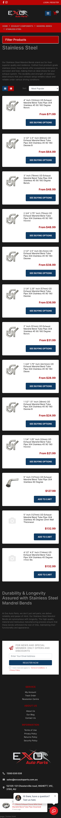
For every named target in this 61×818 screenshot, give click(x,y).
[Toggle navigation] (48, 13)
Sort (24, 88)
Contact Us (30, 718)
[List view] (11, 88)
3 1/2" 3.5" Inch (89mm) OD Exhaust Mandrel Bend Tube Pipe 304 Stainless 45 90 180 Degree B (38, 142)
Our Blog (30, 714)
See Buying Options (41, 122)
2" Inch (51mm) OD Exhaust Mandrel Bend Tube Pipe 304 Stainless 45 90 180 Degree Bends (38, 330)
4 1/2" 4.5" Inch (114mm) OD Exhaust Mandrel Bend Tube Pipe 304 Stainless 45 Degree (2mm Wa (38, 556)
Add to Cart (45, 499)
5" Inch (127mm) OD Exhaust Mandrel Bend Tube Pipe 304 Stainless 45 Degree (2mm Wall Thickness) (39, 518)
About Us (30, 711)
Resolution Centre (30, 699)
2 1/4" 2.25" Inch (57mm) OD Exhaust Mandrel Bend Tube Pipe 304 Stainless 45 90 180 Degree (38, 292)
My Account (30, 692)
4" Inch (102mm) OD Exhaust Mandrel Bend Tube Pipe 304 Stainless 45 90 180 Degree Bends (38, 104)
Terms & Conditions (38, 668)
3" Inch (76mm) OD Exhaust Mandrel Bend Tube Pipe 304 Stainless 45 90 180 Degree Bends (38, 179)
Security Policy (30, 740)
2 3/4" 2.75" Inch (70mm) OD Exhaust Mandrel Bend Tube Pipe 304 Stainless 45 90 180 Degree (38, 217)
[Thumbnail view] (5, 88)
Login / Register (51, 2)
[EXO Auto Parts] (17, 13)
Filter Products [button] (15, 39)
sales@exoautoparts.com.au (22, 779)
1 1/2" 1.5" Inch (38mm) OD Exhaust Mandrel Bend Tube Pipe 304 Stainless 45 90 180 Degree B (38, 405)
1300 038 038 (14, 773)
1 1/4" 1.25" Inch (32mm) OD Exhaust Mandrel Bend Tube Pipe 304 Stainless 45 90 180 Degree (38, 443)
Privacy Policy (15, 670)
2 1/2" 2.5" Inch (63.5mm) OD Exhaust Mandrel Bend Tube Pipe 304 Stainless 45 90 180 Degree (38, 255)
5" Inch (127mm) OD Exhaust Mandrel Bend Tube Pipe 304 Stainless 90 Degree (38, 479)
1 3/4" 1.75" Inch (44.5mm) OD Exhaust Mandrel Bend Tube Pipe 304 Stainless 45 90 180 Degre (39, 368)
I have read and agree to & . (28, 669)
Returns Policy (30, 737)
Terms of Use (30, 730)
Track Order (30, 695)
